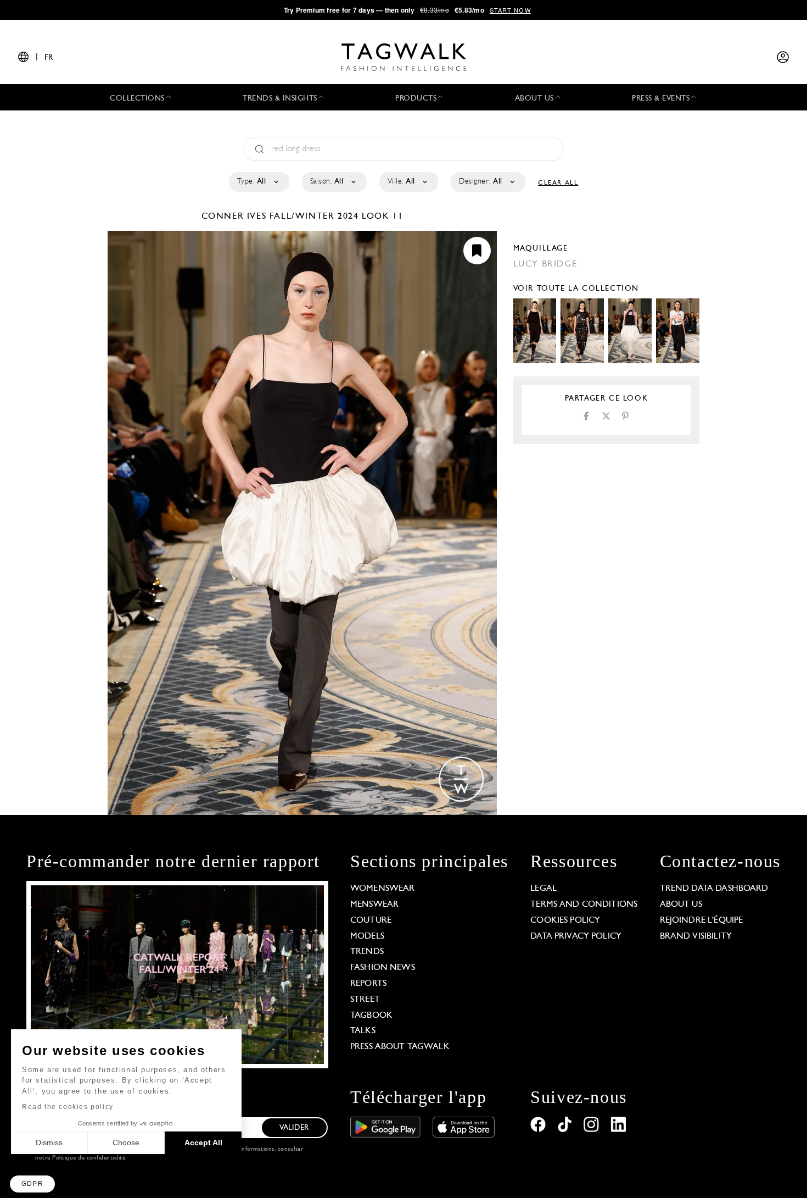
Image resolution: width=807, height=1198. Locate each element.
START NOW (510, 9)
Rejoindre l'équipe (701, 920)
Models (367, 936)
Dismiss (49, 1142)
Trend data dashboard (714, 888)
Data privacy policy (575, 936)
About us (681, 904)
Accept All (203, 1142)
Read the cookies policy (68, 1107)
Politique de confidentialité (88, 1158)
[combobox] (258, 182)
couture (370, 920)
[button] (32, 1184)
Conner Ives (235, 216)
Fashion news (382, 967)
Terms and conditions (583, 904)
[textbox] (258, 182)
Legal (543, 888)
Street (365, 999)
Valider (294, 1128)
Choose (126, 1142)
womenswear (382, 888)
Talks (363, 1031)
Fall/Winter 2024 (314, 216)
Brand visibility (696, 936)
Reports (368, 983)
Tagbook (371, 1015)
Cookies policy (565, 920)
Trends (367, 951)
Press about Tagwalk (400, 1046)
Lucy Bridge (545, 264)
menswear (374, 904)
